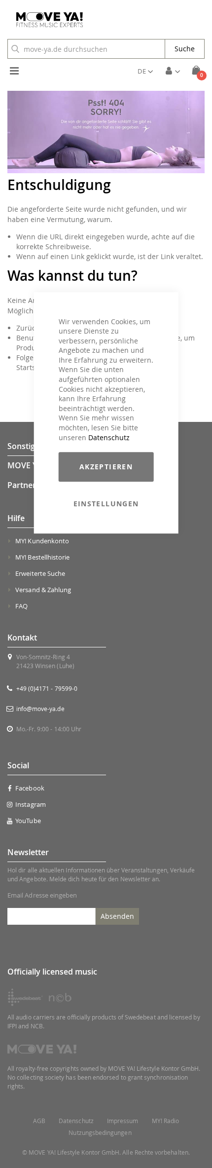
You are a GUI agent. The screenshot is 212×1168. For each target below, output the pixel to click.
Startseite (32, 367)
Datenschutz (109, 437)
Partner (21, 485)
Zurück (27, 328)
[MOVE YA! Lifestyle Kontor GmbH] (46, 19)
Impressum (123, 1121)
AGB (39, 1121)
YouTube (27, 820)
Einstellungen (106, 503)
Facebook (29, 788)
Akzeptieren (106, 466)
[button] (145, 71)
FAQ (21, 606)
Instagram (30, 804)
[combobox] (86, 49)
